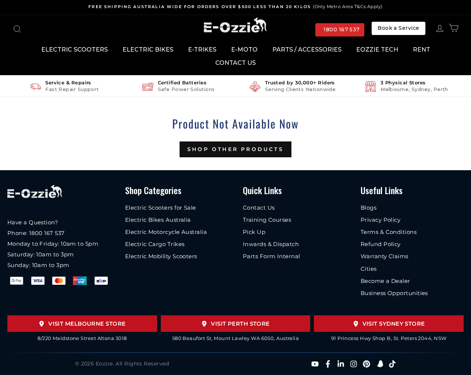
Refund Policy (381, 244)
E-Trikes (202, 49)
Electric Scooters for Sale (160, 207)
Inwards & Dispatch (271, 244)
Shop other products (235, 149)
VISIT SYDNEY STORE (393, 323)
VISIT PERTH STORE (240, 323)
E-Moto (244, 49)
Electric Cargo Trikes (154, 244)
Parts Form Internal (271, 256)
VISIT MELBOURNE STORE (86, 323)
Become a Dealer (385, 280)
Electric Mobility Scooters (161, 256)
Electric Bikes (148, 49)
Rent (421, 49)
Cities (369, 268)
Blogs (368, 207)
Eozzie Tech (377, 49)
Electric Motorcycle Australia (166, 231)
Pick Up (254, 231)
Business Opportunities (394, 293)
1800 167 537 (341, 29)
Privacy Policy (380, 219)
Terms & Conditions (389, 231)
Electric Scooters (74, 49)
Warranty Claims (384, 256)
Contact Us (235, 62)
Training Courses (267, 219)
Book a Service (398, 28)
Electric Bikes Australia (158, 219)
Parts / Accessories (306, 49)
